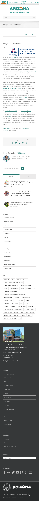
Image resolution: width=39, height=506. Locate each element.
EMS (11, 300)
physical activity (8, 312)
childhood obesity (8, 297)
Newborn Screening (9, 253)
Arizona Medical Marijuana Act (11, 285)
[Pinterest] (26, 472)
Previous (28, 35)
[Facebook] (4, 472)
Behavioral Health (8, 221)
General (6, 237)
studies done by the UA (11, 111)
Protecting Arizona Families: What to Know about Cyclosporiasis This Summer (21, 203)
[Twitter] (13, 472)
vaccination (22, 315)
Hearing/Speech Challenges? (10, 361)
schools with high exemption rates (12, 88)
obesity (32, 309)
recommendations (26, 111)
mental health (18, 309)
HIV (21, 303)
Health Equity (7, 241)
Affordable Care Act (9, 218)
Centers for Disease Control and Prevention (14, 294)
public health (24, 312)
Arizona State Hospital (26, 285)
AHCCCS (19, 279)
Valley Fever (13, 318)
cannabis (28, 288)
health (27, 300)
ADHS (13, 279)
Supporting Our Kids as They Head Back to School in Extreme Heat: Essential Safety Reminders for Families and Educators (21, 193)
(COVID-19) (6, 279)
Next (33, 35)
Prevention (5, 130)
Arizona (25, 279)
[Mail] (30, 472)
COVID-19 (6, 225)
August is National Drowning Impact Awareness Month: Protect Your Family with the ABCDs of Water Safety (22, 182)
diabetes (6, 300)
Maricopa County (22, 306)
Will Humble (7, 128)
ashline (5, 288)
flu (15, 300)
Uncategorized (7, 268)
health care (6, 303)
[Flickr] (8, 472)
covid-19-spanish (8, 229)
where (9, 75)
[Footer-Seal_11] (17, 484)
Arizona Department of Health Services (13, 282)
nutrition (27, 309)
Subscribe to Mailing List (10, 447)
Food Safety (7, 233)
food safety (20, 300)
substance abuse (8, 315)
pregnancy (16, 312)
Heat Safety (7, 245)
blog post (13, 58)
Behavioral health (14, 288)
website (9, 116)
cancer (22, 288)
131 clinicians (23, 97)
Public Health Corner (9, 264)
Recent (11, 176)
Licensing (6, 249)
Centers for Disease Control (10, 291)
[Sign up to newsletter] (22, 168)
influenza (6, 306)
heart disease (15, 303)
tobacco (16, 315)
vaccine (29, 315)
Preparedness (25, 128)
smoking (32, 312)
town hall (9, 86)
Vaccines (6, 318)
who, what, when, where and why (27, 71)
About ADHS (7, 439)
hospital (26, 303)
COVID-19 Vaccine (25, 297)
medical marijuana (8, 309)
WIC (20, 318)
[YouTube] (17, 472)
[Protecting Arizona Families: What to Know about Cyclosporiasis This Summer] (6, 203)
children (17, 297)
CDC (34, 288)
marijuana (30, 306)
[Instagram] (21, 472)
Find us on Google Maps (9, 349)
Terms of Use (7, 443)
